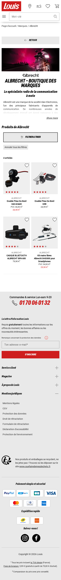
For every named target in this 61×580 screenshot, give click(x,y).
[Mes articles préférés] (47, 6)
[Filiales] (29, 6)
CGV (5, 408)
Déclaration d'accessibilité (15, 429)
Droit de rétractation (13, 419)
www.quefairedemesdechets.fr (34, 466)
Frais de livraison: (11, 566)
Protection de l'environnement (18, 434)
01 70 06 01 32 (34, 303)
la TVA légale (36, 562)
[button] (55, 16)
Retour (33, 40)
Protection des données (14, 413)
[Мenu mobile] (4, 16)
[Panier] (56, 6)
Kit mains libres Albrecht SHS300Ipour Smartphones (44, 258)
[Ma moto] (38, 6)
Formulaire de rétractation (16, 424)
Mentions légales (11, 403)
